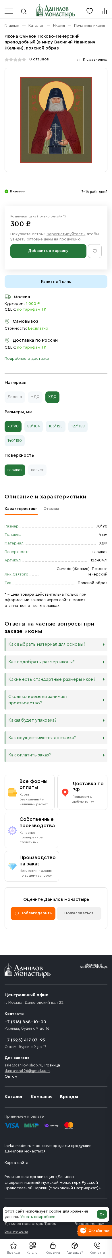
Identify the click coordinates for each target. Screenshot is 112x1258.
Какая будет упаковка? (32, 720)
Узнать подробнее (37, 1217)
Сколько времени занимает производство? (38, 700)
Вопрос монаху (89, 1224)
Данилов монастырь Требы (31, 1224)
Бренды (69, 1096)
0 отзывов (39, 59)
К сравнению (95, 60)
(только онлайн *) (51, 216)
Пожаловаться (79, 913)
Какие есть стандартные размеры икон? (51, 679)
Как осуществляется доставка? (42, 738)
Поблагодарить (36, 913)
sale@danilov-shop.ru (23, 1065)
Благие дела (16, 1232)
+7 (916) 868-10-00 (25, 1022)
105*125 (56, 426)
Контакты (97, 1252)
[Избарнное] (89, 10)
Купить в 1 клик (56, 282)
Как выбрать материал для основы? (46, 644)
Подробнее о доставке (27, 359)
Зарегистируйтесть (66, 234)
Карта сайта (16, 1163)
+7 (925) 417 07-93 (25, 1040)
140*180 (14, 441)
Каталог (32, 1252)
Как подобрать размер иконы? (41, 662)
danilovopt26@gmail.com (27, 1070)
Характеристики (21, 509)
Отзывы (51, 509)
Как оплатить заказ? (29, 755)
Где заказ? (75, 1252)
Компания (42, 1096)
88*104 (33, 426)
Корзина (53, 1252)
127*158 (78, 426)
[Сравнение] (104, 11)
